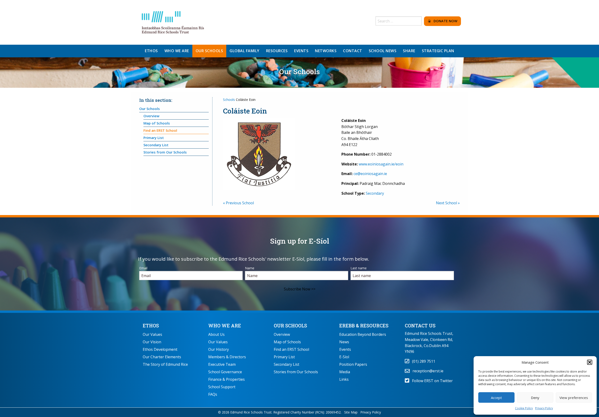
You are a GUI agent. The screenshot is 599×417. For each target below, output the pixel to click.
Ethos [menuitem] (151, 50)
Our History (218, 349)
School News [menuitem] (383, 50)
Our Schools (149, 108)
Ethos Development (160, 349)
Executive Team (222, 364)
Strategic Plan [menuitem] (438, 50)
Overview (151, 115)
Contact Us (420, 325)
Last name (359, 268)
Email (143, 268)
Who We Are (224, 325)
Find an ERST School (160, 130)
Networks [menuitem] (325, 50)
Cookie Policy (524, 408)
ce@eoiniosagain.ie (370, 173)
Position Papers (353, 364)
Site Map (351, 412)
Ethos (151, 325)
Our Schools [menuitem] (209, 50)
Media (344, 371)
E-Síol (344, 356)
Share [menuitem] (409, 50)
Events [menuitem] (301, 50)
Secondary (375, 193)
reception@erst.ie (426, 370)
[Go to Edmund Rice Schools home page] (173, 22)
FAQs (212, 394)
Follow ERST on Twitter (431, 380)
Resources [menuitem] (277, 50)
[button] (589, 362)
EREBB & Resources (363, 325)
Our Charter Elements (162, 356)
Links (344, 379)
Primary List (153, 137)
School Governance (225, 371)
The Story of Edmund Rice (165, 364)
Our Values (152, 334)
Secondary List (155, 145)
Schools (229, 99)
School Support (221, 386)
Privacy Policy (544, 408)
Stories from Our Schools (165, 152)
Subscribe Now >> (299, 289)
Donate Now (444, 21)
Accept (496, 397)
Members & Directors (227, 356)
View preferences (573, 397)
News (344, 341)
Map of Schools (156, 123)
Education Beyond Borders (362, 334)
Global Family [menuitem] (244, 50)
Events (345, 349)
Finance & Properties (226, 379)
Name (249, 268)
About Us (216, 334)
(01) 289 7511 (422, 361)
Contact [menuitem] (352, 50)
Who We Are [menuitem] (176, 50)
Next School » (448, 202)
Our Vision (152, 341)
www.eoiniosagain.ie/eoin (381, 164)
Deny (535, 397)
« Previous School (238, 202)
